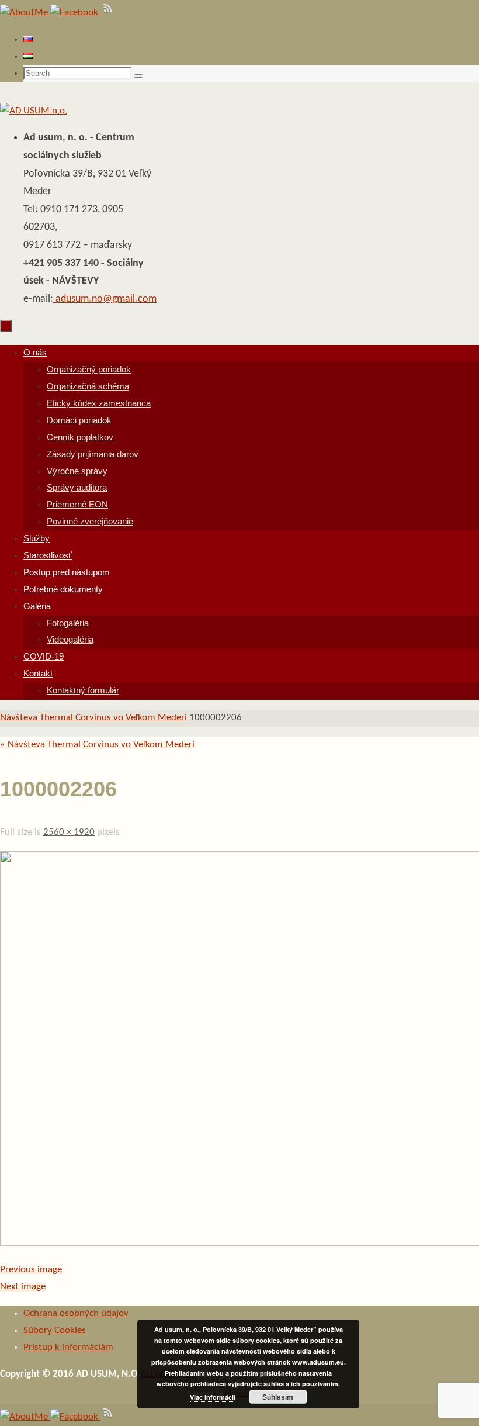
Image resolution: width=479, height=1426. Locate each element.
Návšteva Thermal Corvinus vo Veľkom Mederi (93, 718)
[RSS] (108, 13)
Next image (23, 1287)
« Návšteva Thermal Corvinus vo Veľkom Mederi (97, 745)
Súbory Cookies (54, 1330)
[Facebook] (75, 13)
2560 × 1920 (69, 832)
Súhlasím (277, 1397)
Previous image (31, 1270)
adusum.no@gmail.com (105, 299)
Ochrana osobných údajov (76, 1313)
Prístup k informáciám (68, 1347)
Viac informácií (212, 1397)
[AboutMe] (25, 13)
